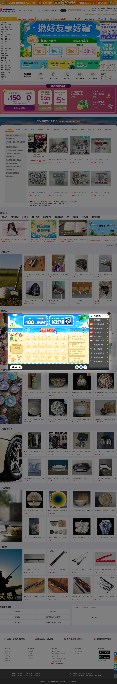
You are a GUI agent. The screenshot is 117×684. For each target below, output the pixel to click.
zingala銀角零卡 (99, 353)
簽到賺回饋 (97, 316)
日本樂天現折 (96, 332)
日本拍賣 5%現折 (97, 324)
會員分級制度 (98, 361)
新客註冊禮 (97, 320)
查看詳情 (14, 367)
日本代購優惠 (96, 336)
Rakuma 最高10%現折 (98, 341)
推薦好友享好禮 (98, 345)
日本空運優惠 (98, 349)
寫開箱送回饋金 (98, 357)
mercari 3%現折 (96, 328)
